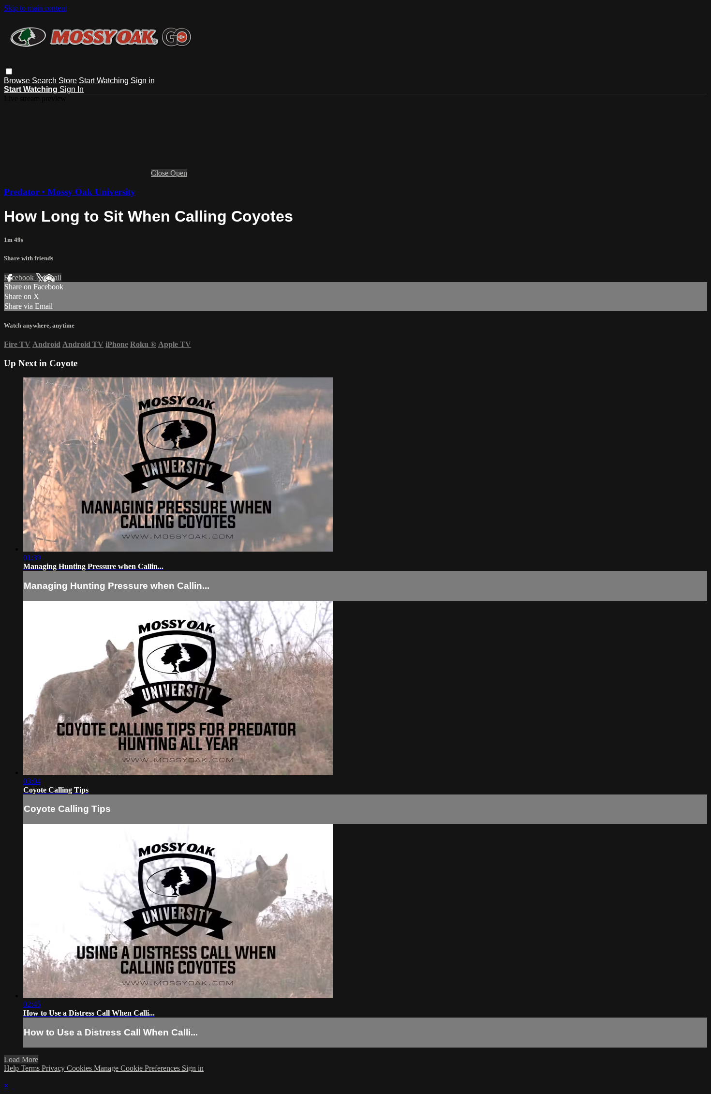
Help (12, 1068)
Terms (31, 1068)
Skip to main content (35, 8)
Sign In (71, 89)
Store (68, 80)
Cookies (80, 1068)
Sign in (143, 80)
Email (52, 277)
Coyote (63, 363)
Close (160, 173)
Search (45, 80)
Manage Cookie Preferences (138, 1068)
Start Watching (105, 80)
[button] (9, 71)
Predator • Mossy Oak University (69, 192)
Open (178, 173)
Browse (18, 80)
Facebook (20, 277)
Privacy (54, 1068)
